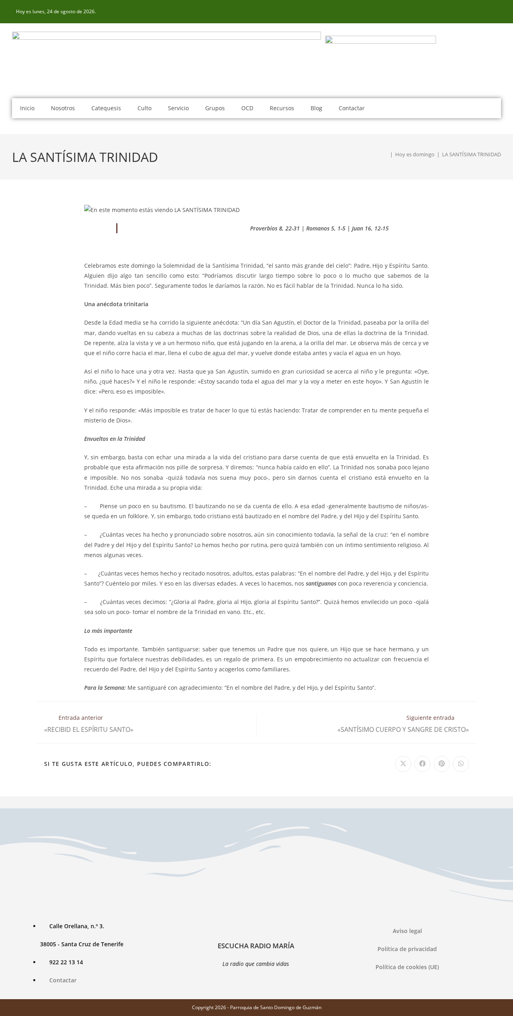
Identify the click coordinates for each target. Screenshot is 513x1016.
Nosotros (63, 108)
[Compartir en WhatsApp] (461, 764)
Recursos (282, 108)
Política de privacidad (407, 949)
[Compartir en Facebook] (422, 764)
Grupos (215, 108)
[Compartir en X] (403, 764)
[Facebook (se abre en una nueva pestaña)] (496, 12)
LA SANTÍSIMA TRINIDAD (471, 154)
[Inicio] (386, 154)
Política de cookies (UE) (407, 967)
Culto (144, 108)
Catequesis (106, 108)
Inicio (27, 108)
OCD (247, 108)
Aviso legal (407, 931)
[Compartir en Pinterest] (442, 764)
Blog (316, 108)
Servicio (178, 108)
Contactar (352, 108)
